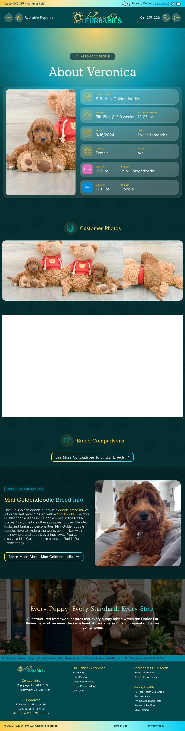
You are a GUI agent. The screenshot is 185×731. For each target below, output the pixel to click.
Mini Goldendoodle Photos (103, 658)
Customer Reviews (83, 681)
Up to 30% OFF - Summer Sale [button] (24, 3)
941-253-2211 (150, 17)
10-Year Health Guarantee (149, 691)
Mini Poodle (65, 514)
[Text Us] (176, 17)
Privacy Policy (156, 725)
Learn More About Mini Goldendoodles (41, 556)
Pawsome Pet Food (145, 705)
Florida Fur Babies (13, 658)
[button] (173, 3)
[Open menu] (8, 17)
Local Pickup (80, 677)
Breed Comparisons (145, 677)
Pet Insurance (142, 696)
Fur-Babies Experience (88, 668)
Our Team (78, 690)
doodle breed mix (71, 510)
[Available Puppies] (18, 17)
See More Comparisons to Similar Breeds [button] (90, 457)
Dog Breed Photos (71, 658)
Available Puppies (39, 17)
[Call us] (166, 17)
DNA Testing (141, 709)
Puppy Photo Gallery (42, 658)
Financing (78, 672)
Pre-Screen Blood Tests (147, 700)
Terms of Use (119, 725)
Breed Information (144, 672)
